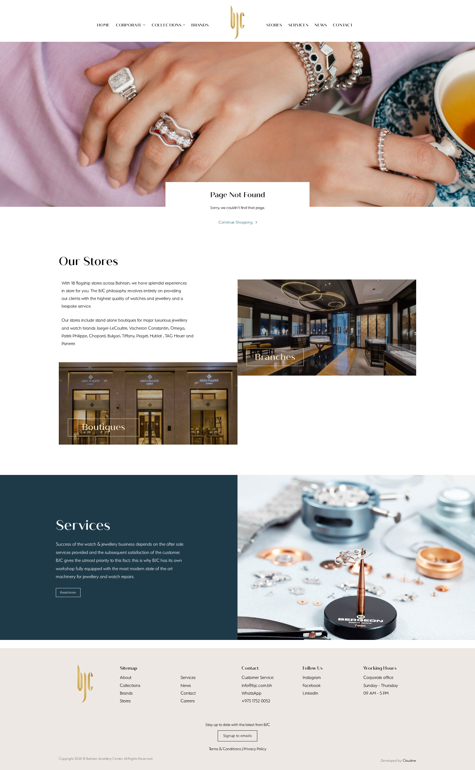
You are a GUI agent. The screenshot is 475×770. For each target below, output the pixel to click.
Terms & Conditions (225, 749)
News (320, 25)
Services (298, 25)
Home (103, 25)
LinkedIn (310, 693)
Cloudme (409, 760)
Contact (343, 25)
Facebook (312, 685)
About (125, 677)
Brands (200, 25)
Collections (167, 25)
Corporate (129, 25)
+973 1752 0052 (256, 700)
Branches (275, 357)
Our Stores (88, 261)
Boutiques (103, 427)
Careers (188, 700)
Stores (274, 25)
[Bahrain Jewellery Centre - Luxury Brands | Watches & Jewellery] (237, 22)
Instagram (312, 677)
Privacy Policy (255, 749)
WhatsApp (251, 693)
